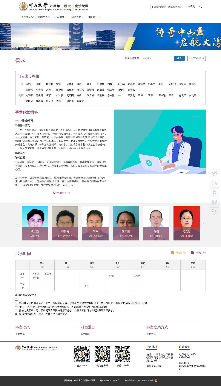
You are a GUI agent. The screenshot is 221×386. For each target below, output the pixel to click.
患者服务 (59, 17)
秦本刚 (111, 95)
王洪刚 (131, 95)
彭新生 (151, 84)
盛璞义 (192, 84)
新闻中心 (43, 17)
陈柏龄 (29, 84)
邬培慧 (39, 89)
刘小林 (121, 84)
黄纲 (58, 84)
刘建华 (100, 84)
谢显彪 (59, 89)
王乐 (150, 95)
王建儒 (29, 89)
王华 (171, 95)
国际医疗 (93, 17)
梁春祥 (90, 95)
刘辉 (109, 84)
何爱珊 (70, 84)
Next (204, 225)
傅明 (38, 84)
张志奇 (111, 89)
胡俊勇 (39, 95)
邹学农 (131, 89)
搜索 (179, 58)
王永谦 (162, 95)
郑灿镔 (121, 89)
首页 (194, 45)
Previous (17, 225)
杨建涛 (39, 101)
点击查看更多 (59, 192)
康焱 (79, 84)
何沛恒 (59, 95)
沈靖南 (182, 84)
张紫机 (90, 89)
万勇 (48, 89)
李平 (89, 84)
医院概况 (26, 17)
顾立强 (49, 84)
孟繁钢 (100, 95)
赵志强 (70, 101)
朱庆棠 (100, 89)
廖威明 (131, 84)
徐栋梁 (70, 89)
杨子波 (49, 101)
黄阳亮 (70, 95)
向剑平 (192, 95)
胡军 (48, 95)
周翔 (58, 101)
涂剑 (120, 95)
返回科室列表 (198, 58)
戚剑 (160, 84)
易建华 (29, 101)
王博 (140, 95)
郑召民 (80, 89)
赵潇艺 (80, 101)
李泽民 (141, 84)
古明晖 (29, 95)
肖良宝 (182, 95)
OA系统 (190, 6)
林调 (79, 95)
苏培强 (172, 84)
